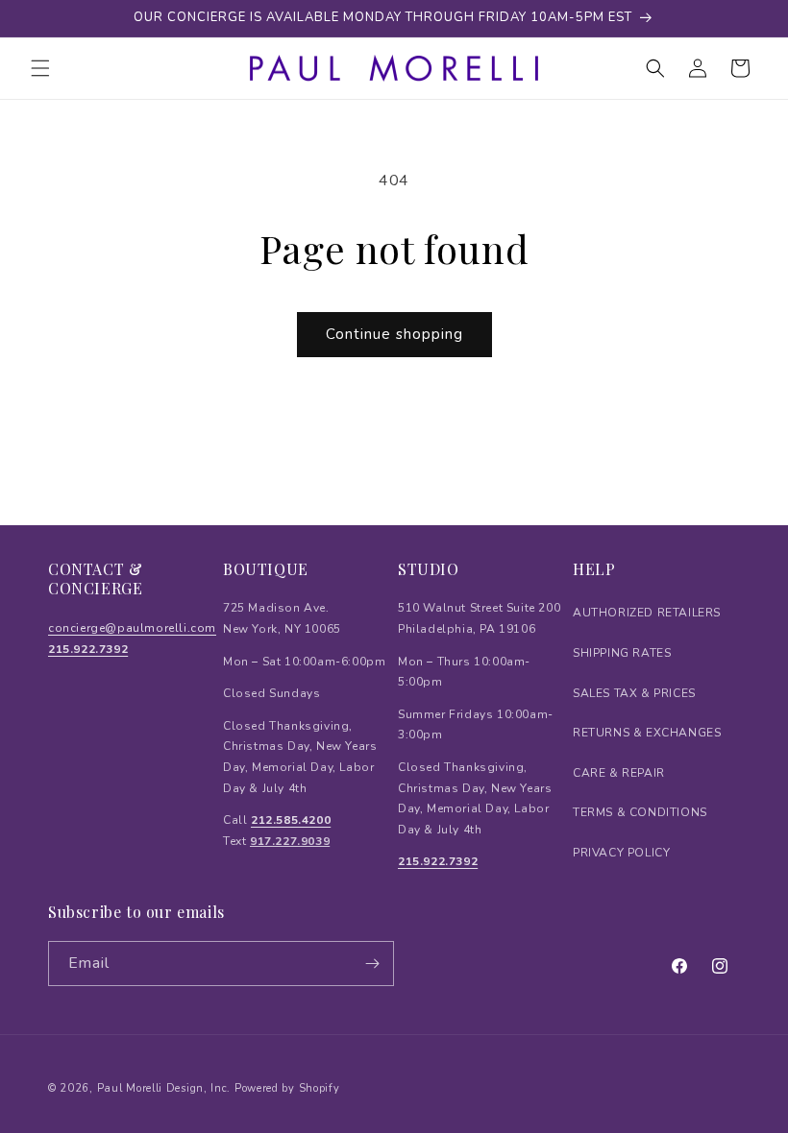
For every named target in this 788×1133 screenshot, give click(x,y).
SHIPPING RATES (622, 653)
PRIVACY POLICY (621, 852)
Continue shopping (394, 334)
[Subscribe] (372, 963)
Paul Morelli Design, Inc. (164, 1088)
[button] (40, 68)
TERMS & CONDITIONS (640, 812)
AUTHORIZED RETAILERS (647, 612)
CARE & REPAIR (619, 773)
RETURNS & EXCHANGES (647, 732)
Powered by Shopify (287, 1088)
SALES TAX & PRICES (634, 693)
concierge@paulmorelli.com (132, 628)
